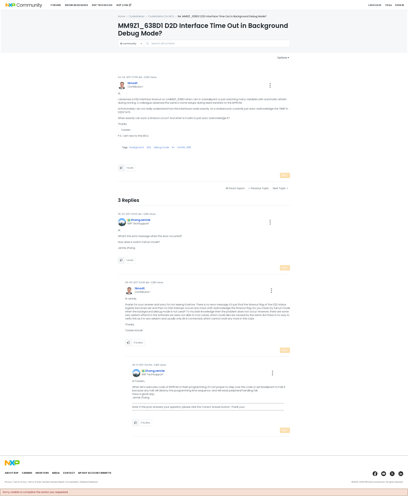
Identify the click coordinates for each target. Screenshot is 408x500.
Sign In (399, 5)
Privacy (8, 482)
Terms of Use (20, 482)
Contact (69, 472)
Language (374, 5)
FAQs (389, 5)
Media (56, 472)
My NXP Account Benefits (94, 472)
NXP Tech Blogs (102, 5)
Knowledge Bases (76, 5)
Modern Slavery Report (53, 482)
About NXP (12, 472)
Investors (42, 472)
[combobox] (217, 43)
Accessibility (72, 482)
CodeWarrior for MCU (161, 16)
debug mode (161, 147)
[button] (270, 85)
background (136, 147)
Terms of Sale (34, 482)
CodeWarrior (137, 16)
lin (173, 147)
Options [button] (282, 57)
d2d (148, 147)
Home (121, 16)
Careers (27, 472)
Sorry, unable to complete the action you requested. (35, 492)
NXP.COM (122, 5)
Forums (56, 5)
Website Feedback (89, 482)
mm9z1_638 (184, 147)
